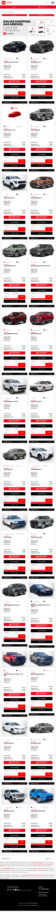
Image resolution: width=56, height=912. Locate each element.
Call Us (14, 7)
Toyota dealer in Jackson (36, 862)
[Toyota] (3, 3)
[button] (26, 46)
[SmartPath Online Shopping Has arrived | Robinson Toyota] (28, 27)
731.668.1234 (22, 102)
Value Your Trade (14, 97)
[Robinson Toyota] (10, 3)
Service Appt (42, 7)
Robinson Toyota (8, 102)
